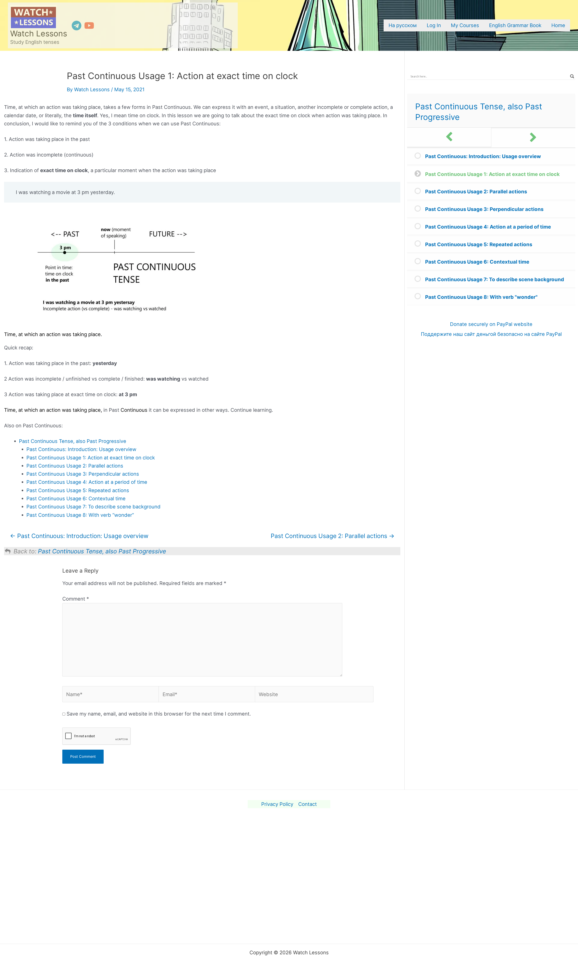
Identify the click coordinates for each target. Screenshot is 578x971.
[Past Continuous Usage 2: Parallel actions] (533, 137)
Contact (307, 804)
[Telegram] (77, 25)
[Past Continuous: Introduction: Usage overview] (449, 137)
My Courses (465, 25)
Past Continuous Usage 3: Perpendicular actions (82, 474)
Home (558, 25)
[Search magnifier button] (572, 76)
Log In (434, 25)
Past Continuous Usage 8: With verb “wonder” (80, 515)
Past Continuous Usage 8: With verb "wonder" (481, 297)
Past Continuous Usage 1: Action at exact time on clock (90, 458)
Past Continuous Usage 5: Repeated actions (77, 490)
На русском (403, 25)
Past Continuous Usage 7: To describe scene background (93, 507)
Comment (75, 599)
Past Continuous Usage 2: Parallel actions (74, 466)
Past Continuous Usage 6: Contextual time (76, 498)
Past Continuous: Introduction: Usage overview (81, 449)
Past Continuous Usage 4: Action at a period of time (86, 482)
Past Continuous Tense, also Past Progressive (72, 441)
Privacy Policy (277, 804)
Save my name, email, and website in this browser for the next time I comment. (159, 714)
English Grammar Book (515, 25)
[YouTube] (89, 25)
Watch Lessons (38, 33)
